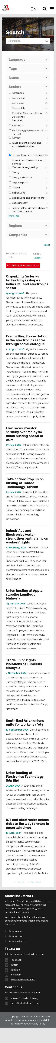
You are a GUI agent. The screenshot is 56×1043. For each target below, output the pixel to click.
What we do (15, 936)
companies (18, 235)
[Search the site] (47, 41)
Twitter (14, 965)
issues (14, 77)
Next (38, 882)
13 (32, 882)
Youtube (15, 969)
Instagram (16, 974)
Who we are (15, 931)
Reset (46, 245)
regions (15, 226)
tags (13, 69)
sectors (15, 87)
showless (14, 215)
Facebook (16, 960)
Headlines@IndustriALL (23, 979)
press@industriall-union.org (25, 1003)
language (17, 59)
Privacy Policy (37, 1023)
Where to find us (17, 941)
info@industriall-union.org (24, 998)
